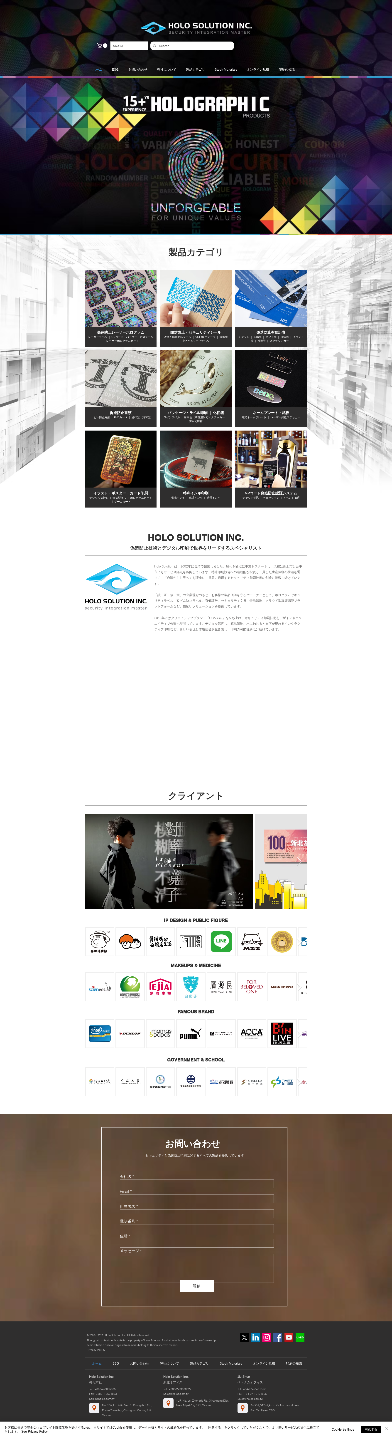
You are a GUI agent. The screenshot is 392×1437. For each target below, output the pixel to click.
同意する (371, 1429)
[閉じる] (386, 1429)
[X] (244, 1337)
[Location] (94, 1408)
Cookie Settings (343, 1429)
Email (124, 1191)
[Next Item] (299, 861)
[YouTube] (288, 1337)
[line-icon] (300, 1337)
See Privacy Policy (34, 1431)
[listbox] (129, 45)
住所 (123, 1236)
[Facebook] (277, 1337)
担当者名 (127, 1206)
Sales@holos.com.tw (102, 1398)
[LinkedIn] (255, 1337)
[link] (102, 45)
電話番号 (127, 1221)
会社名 (125, 1176)
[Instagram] (266, 1337)
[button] (129, 45)
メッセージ (129, 1251)
